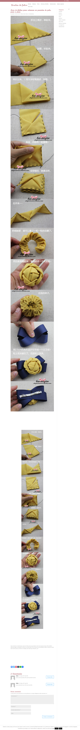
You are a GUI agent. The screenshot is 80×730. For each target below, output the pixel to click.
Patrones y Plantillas (62, 23)
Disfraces (60, 14)
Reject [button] (61, 728)
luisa (17, 675)
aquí (53, 728)
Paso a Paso (30, 6)
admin (13, 13)
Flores (22, 13)
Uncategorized (61, 24)
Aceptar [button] (56, 728)
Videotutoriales (61, 26)
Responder (50, 677)
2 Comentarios (31, 13)
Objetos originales (62, 19)
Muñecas (60, 18)
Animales (60, 11)
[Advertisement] (32, 421)
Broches (60, 13)
